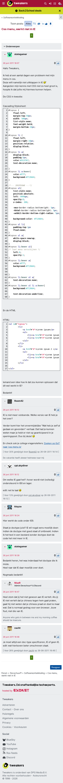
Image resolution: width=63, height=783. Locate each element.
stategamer (20, 54)
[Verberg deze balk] (60, 10)
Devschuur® (16, 673)
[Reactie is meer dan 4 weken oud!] (11, 63)
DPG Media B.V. (39, 772)
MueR (17, 582)
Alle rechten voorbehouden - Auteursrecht (24, 775)
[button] (3, 3)
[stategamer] (9, 55)
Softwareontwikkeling (13, 17)
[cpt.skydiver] (9, 466)
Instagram (11, 748)
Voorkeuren (20, 727)
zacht (17, 628)
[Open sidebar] (61, 16)
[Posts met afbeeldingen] (39, 23)
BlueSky (10, 739)
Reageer (55, 667)
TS (34, 23)
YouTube (11, 744)
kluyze (18, 506)
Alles (28, 23)
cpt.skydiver (21, 465)
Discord (10, 757)
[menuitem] (45, 3)
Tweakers (7, 772)
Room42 (18, 400)
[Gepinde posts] (50, 23)
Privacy (6, 722)
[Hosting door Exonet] (15, 690)
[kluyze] (9, 507)
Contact (6, 709)
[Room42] (9, 401)
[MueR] (9, 583)
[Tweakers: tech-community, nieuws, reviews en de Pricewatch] (17, 3)
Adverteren (8, 704)
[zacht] (9, 628)
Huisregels (8, 713)
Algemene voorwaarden (15, 718)
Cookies (6, 727)
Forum (4, 673)
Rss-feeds (11, 752)
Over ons (19, 709)
